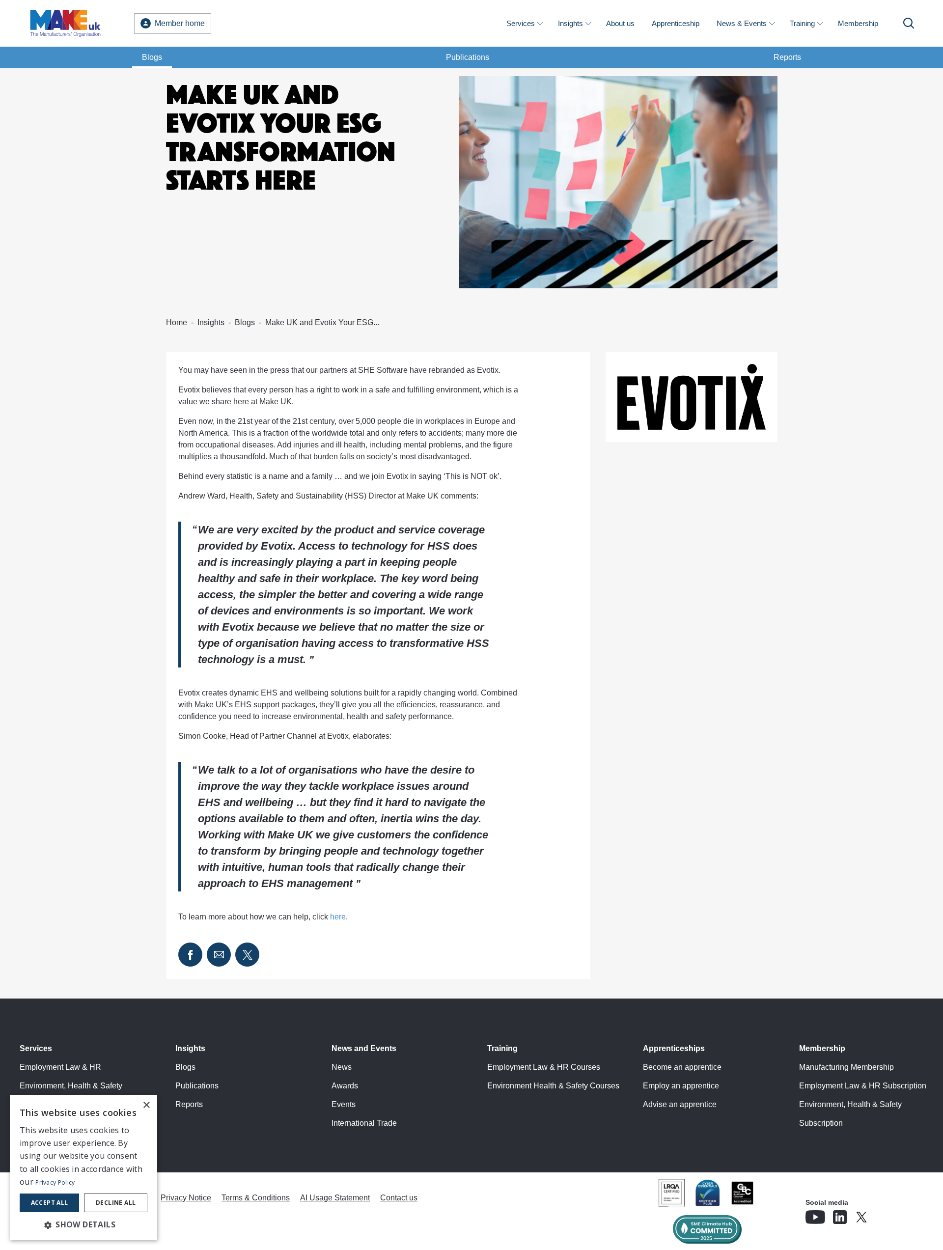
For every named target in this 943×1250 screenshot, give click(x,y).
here (338, 917)
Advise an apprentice (680, 1104)
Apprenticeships (674, 1048)
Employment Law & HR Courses (543, 1067)
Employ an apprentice (681, 1086)
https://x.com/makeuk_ (889, 1214)
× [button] (146, 1105)
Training (802, 23)
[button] (83, 1224)
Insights (570, 23)
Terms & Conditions (256, 1198)
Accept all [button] (49, 1202)
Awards (345, 1086)
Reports (787, 57)
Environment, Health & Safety (71, 1086)
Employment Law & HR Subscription (862, 1086)
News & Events (742, 23)
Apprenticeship (675, 23)
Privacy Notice (186, 1198)
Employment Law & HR (60, 1067)
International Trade (364, 1123)
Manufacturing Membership (846, 1067)
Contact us (398, 1198)
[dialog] (83, 1167)
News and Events (364, 1048)
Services (520, 23)
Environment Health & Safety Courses (553, 1086)
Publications (467, 57)
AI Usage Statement (335, 1198)
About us (620, 23)
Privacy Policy (55, 1182)
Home (176, 322)
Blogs (152, 57)
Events (344, 1104)
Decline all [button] (116, 1202)
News (342, 1067)
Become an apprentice (682, 1067)
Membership (858, 23)
